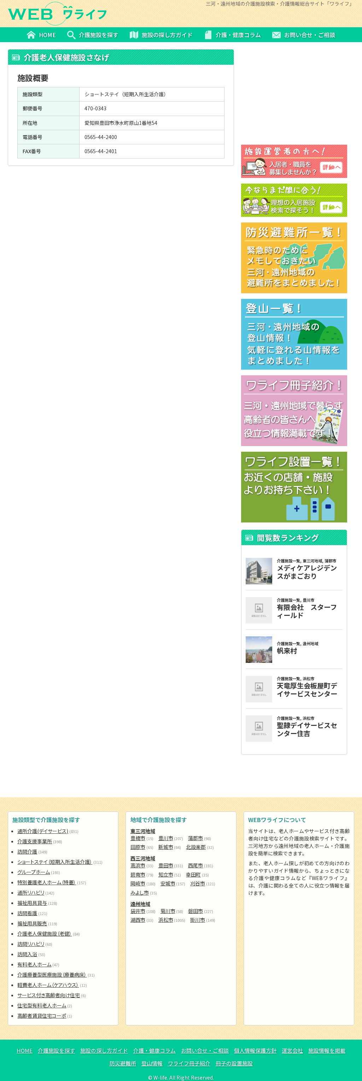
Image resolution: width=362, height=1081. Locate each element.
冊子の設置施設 (234, 1063)
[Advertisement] (121, 217)
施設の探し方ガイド (104, 1050)
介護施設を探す (56, 1050)
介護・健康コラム (154, 1050)
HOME (25, 1050)
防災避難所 (123, 1063)
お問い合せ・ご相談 (205, 1050)
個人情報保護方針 (255, 1050)
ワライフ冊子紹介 (189, 1063)
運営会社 (292, 1050)
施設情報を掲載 (326, 1050)
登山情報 (152, 1063)
